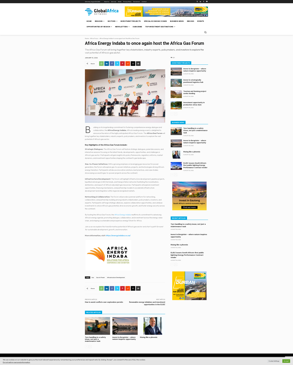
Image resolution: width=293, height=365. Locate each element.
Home (87, 38)
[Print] (138, 63)
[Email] (133, 63)
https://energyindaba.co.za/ (118, 235)
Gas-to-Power (100, 277)
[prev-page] (86, 346)
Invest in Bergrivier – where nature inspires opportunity (124, 338)
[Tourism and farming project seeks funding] (176, 94)
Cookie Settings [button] (274, 361)
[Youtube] (206, 1)
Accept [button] (286, 361)
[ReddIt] (127, 63)
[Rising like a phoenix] (152, 326)
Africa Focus (94, 38)
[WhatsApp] (101, 63)
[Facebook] (203, 1)
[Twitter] (197, 1)
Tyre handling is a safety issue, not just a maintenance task (95, 339)
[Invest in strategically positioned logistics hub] (176, 83)
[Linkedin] (200, 1)
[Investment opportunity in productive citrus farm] (176, 105)
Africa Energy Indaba (122, 214)
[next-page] (90, 346)
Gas (93, 277)
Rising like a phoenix (148, 337)
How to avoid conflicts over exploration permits (104, 302)
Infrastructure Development (116, 277)
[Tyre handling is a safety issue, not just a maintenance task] (97, 326)
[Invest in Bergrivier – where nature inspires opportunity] (125, 326)
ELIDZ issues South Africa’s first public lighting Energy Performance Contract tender (195, 165)
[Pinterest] (122, 63)
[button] (205, 32)
